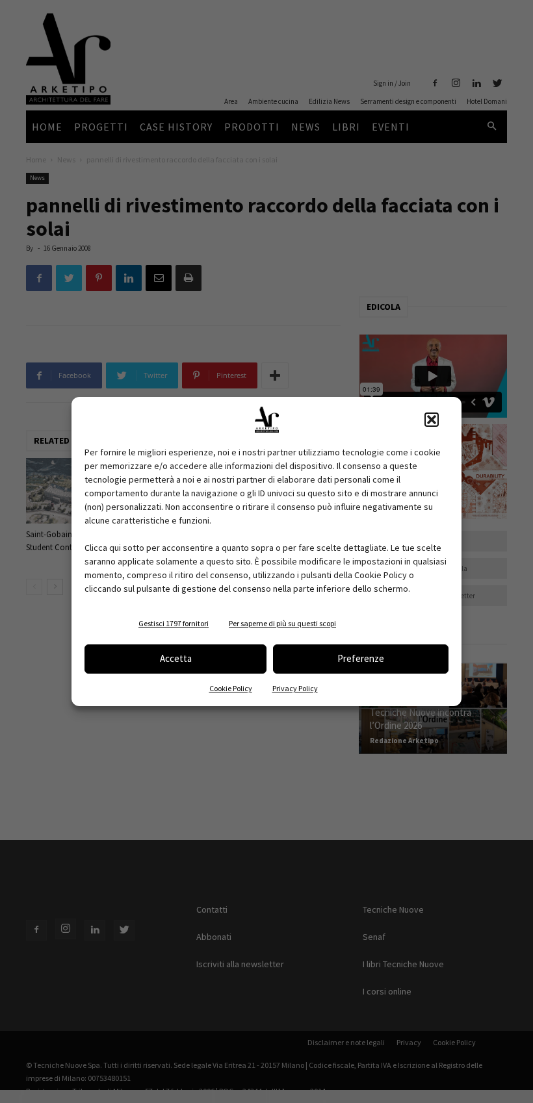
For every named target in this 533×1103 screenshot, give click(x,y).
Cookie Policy (230, 688)
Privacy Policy (295, 688)
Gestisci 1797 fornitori (173, 623)
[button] (431, 419)
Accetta (176, 658)
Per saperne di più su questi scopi (282, 623)
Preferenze (360, 658)
